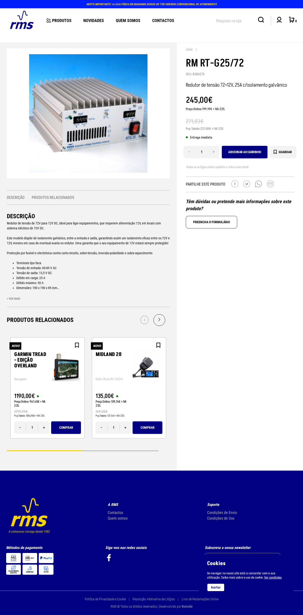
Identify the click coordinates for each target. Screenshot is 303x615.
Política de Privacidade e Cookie (105, 599)
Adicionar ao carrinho (244, 152)
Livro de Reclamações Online (200, 599)
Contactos (163, 20)
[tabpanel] (47, 387)
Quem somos (118, 518)
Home (189, 49)
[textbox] (234, 20)
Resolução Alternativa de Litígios (154, 599)
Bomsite (187, 606)
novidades (93, 20)
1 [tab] (45, 450)
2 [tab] (120, 450)
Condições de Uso (220, 518)
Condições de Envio (222, 512)
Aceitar (216, 587)
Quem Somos (128, 20)
